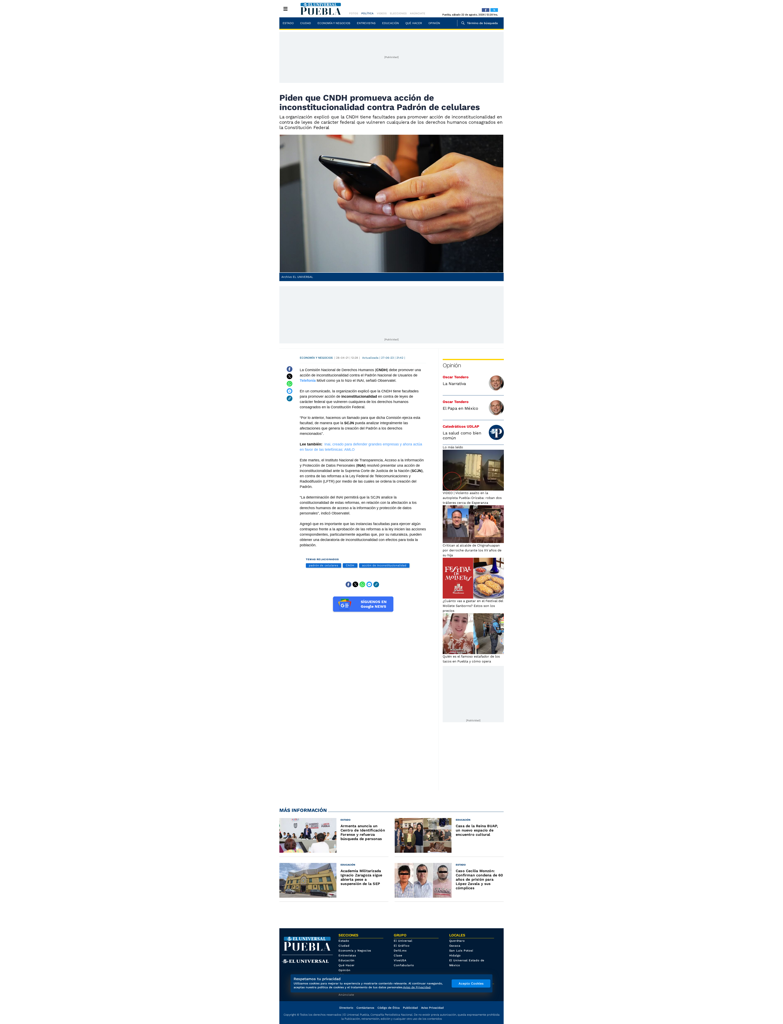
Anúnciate (417, 13)
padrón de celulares (323, 565)
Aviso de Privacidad (416, 987)
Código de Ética (388, 1007)
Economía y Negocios (333, 23)
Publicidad (410, 1007)
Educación (390, 23)
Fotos (353, 13)
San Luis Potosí (461, 950)
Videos (382, 13)
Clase (398, 955)
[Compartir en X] (289, 376)
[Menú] (285, 9)
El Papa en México (460, 408)
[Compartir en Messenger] (289, 391)
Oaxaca (454, 945)
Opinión (434, 23)
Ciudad (305, 23)
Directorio (346, 1007)
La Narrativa (454, 383)
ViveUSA (400, 960)
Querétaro (457, 940)
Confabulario (404, 965)
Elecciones (398, 13)
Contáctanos (365, 1007)
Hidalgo (455, 955)
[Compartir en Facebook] (289, 369)
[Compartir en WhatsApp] (289, 384)
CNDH (350, 565)
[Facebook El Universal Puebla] (485, 10)
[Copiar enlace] (289, 398)
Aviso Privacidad (432, 1007)
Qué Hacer (413, 23)
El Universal (403, 940)
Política (367, 13)
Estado (288, 23)
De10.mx (400, 950)
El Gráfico (401, 945)
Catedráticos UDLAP (461, 426)
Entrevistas (366, 23)
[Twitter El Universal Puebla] (494, 10)
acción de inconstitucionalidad (384, 565)
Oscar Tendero (456, 377)
